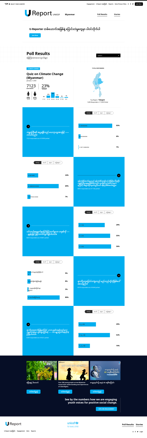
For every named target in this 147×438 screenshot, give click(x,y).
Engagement (91, 4)
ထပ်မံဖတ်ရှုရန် (33, 392)
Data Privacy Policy (120, 4)
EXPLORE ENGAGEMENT (106, 409)
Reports (111, 4)
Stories (117, 14)
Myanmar (70, 14)
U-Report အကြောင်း (101, 4)
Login (141, 431)
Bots (28, 431)
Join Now (139, 4)
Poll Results (102, 14)
